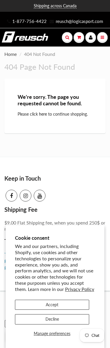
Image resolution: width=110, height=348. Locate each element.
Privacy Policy (79, 289)
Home (10, 54)
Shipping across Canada (55, 5)
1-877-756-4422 (29, 21)
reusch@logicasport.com (79, 21)
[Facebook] (11, 196)
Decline (52, 319)
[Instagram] (25, 196)
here (43, 113)
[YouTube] (39, 196)
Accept (52, 304)
